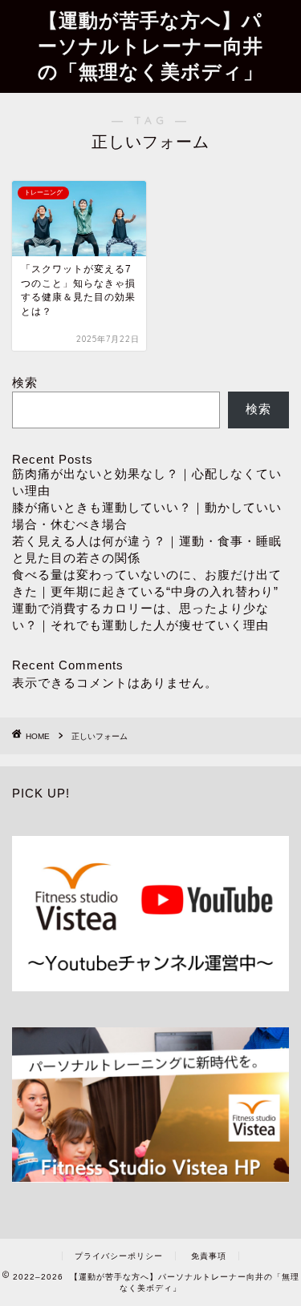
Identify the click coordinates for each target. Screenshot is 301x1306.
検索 (25, 382)
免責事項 (208, 1256)
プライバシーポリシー (119, 1256)
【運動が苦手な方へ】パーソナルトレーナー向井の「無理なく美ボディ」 (150, 45)
